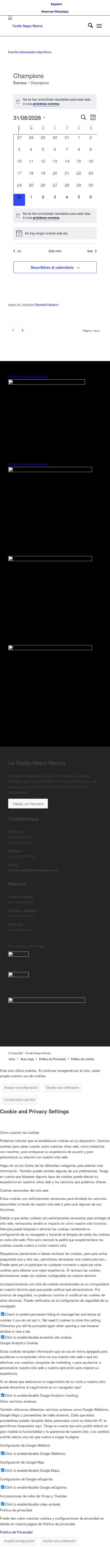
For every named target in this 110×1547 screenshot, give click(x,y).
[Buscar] (88, 26)
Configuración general (19, 1099)
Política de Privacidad (16, 1532)
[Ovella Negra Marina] (45, 26)
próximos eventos (46, 103)
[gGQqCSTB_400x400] (18, 955)
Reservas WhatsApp (55, 11)
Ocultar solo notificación (62, 1087)
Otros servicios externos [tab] (18, 1401)
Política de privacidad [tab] (16, 1510)
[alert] (55, 101)
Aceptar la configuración (21, 1087)
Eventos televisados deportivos (29, 52)
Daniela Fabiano (46, 305)
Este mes (55, 251)
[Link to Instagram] (98, 1053)
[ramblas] (46, 383)
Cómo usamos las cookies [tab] (19, 1132)
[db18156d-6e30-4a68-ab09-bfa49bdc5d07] (18, 975)
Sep (90, 251)
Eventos (19, 82)
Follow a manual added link (28, 376)
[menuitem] (56, 4)
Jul (19, 251)
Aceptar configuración (19, 1541)
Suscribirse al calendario (52, 267)
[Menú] (99, 26)
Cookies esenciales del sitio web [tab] (24, 1190)
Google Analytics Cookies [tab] (19, 1342)
